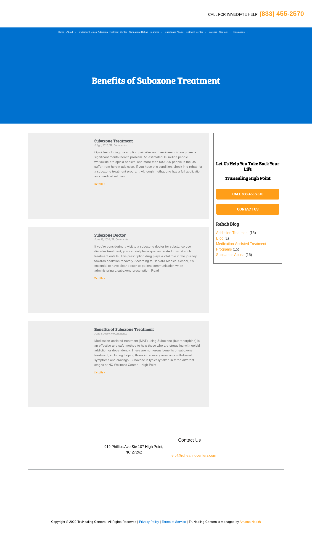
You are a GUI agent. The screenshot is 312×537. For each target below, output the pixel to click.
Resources (239, 32)
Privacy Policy (149, 522)
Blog (220, 238)
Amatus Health (250, 522)
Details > (99, 184)
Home (61, 32)
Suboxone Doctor (110, 235)
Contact (223, 32)
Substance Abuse (230, 255)
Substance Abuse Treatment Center (184, 32)
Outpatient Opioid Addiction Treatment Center (103, 32)
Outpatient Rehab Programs (144, 32)
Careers (213, 32)
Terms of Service (174, 522)
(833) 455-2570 (281, 13)
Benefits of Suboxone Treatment (124, 329)
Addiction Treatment (232, 233)
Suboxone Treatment (113, 140)
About (69, 32)
